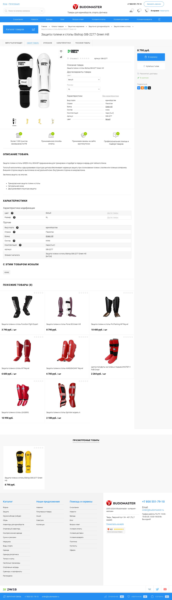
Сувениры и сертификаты (12, 571)
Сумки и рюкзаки (9, 537)
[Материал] (14, 241)
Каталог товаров (15, 29)
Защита (6, 512)
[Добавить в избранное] (61, 51)
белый (108, 119)
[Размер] (14, 217)
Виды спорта (7, 546)
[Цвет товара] (12, 213)
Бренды (49, 19)
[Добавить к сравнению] (61, 57)
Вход (5, 4)
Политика (73, 542)
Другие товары (112, 213)
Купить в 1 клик (152, 66)
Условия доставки (121, 19)
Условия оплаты (99, 19)
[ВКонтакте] (138, 87)
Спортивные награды (11, 567)
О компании (18, 19)
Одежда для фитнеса (11, 554)
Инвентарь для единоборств (13, 524)
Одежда (6, 550)
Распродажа (7, 576)
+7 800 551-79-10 (32, 597)
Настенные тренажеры (11, 563)
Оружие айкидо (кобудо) (12, 516)
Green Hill (109, 107)
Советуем (40, 520)
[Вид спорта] (17, 227)
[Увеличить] (34, 80)
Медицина (7, 542)
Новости (34, 19)
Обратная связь (13, 597)
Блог (62, 19)
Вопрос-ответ (78, 19)
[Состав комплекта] (20, 245)
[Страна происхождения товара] (14, 232)
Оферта (72, 550)
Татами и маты (8, 559)
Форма (5, 507)
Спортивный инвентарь (11, 529)
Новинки (39, 507)
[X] (149, 87)
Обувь (5, 520)
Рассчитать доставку (149, 74)
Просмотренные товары (86, 440)
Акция (38, 516)
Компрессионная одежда (12, 533)
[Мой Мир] (145, 87)
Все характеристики (110, 96)
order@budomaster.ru (153, 510)
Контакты (73, 546)
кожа (7, 272)
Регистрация (14, 4)
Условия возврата (144, 19)
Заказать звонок (154, 4)
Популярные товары (44, 512)
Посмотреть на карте (115, 524)
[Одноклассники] (142, 87)
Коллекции (40, 524)
